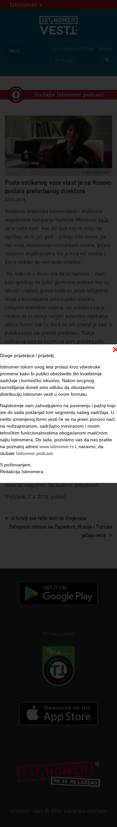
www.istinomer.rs (56, 446)
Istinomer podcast (34, 453)
